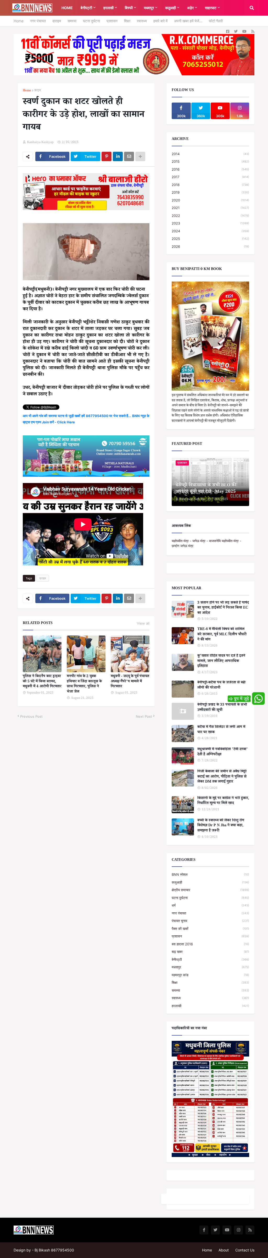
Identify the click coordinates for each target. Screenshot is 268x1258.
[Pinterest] (106, 156)
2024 (210, 231)
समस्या (72, 21)
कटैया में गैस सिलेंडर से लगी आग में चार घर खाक (221, 730)
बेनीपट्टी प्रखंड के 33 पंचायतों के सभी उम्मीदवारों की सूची (222, 708)
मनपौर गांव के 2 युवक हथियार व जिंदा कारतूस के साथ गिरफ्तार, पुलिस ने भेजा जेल (84, 684)
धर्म (210, 905)
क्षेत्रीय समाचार (210, 890)
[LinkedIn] (118, 156)
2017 (210, 177)
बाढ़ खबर (210, 952)
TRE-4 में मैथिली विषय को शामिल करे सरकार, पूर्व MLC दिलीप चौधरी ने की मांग (222, 635)
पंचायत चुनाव (210, 921)
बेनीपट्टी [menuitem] (86, 7)
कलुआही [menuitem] (170, 7)
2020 (210, 200)
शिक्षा (127, 21)
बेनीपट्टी (210, 959)
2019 (210, 192)
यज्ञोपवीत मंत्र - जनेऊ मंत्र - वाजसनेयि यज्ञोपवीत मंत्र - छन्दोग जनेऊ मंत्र (206, 543)
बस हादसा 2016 (210, 944)
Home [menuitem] (67, 7)
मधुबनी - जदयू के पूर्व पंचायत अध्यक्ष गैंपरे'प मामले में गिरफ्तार (130, 682)
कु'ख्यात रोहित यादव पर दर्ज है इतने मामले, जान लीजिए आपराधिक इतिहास (221, 661)
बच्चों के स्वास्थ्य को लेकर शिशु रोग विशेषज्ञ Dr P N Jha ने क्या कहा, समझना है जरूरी (220, 826)
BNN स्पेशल (210, 874)
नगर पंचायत (38, 21)
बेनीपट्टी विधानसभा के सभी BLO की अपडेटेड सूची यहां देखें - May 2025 (206, 489)
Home (19, 21)
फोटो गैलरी (216, 21)
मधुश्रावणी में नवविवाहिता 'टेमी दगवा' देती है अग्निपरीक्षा (222, 752)
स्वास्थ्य (142, 21)
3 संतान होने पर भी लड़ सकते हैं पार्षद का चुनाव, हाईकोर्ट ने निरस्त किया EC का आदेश (223, 608)
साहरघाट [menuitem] (210, 7)
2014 (210, 154)
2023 (210, 223)
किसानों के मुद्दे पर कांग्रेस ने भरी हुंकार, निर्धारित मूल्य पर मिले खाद (223, 801)
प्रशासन (112, 21)
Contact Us (244, 1250)
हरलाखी (210, 1006)
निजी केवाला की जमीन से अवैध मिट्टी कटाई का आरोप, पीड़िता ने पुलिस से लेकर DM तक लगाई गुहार (222, 777)
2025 (210, 239)
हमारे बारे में (160, 21)
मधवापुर (210, 967)
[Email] (129, 156)
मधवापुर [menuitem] (149, 7)
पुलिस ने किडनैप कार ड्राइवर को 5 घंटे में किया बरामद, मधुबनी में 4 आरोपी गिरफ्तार (42, 682)
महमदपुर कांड (210, 975)
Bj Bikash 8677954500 (54, 1250)
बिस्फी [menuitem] (129, 7)
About (224, 1250)
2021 (210, 208)
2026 (210, 246)
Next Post (144, 716)
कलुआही (210, 882)
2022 (210, 216)
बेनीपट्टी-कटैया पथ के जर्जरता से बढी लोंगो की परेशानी (221, 686)
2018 (210, 185)
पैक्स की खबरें (210, 928)
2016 (210, 169)
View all (143, 623)
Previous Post (31, 716)
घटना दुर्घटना (91, 21)
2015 (210, 161)
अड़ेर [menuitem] (190, 7)
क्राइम (56, 21)
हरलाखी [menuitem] (108, 7)
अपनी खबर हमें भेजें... (188, 21)
